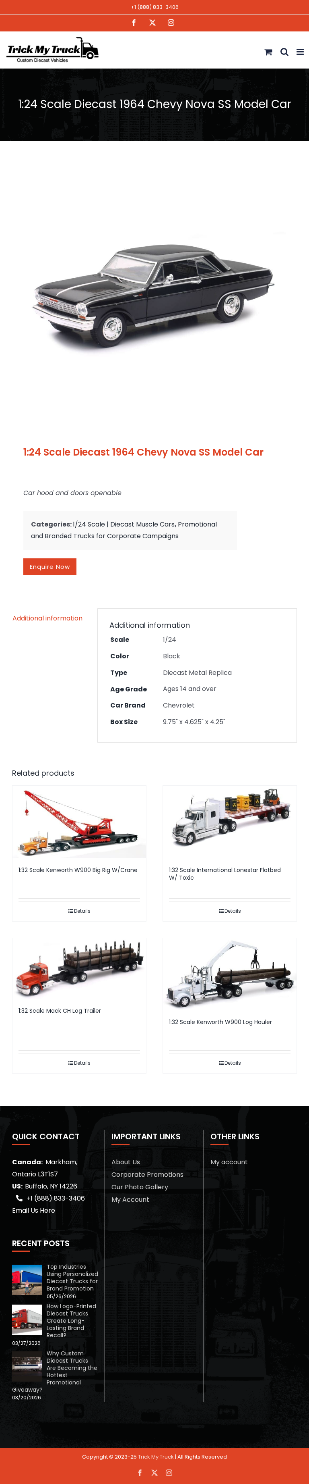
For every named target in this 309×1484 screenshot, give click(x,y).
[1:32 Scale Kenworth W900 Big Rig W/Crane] (79, 822)
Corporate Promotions (147, 1174)
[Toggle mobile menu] (301, 52)
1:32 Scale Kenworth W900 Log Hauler (220, 1022)
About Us (125, 1162)
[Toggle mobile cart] (268, 52)
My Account (130, 1199)
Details (82, 910)
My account (229, 1162)
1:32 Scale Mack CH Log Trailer (60, 1011)
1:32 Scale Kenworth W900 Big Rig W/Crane (78, 870)
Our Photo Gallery (139, 1187)
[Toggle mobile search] (284, 52)
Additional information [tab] (47, 618)
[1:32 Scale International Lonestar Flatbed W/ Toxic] (230, 822)
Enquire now (50, 566)
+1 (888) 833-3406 (155, 7)
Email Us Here (33, 1210)
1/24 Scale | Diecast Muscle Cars (124, 524)
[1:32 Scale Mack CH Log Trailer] (79, 968)
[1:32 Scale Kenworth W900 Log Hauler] (230, 974)
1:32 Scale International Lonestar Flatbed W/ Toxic (225, 874)
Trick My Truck (156, 1457)
